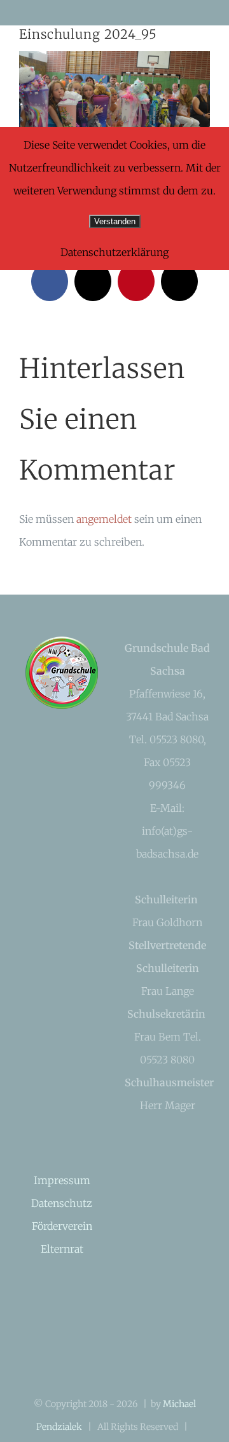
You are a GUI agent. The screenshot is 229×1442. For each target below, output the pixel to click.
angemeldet (104, 519)
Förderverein (62, 1226)
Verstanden (114, 221)
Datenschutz (61, 1203)
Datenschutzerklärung (114, 252)
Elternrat (62, 1249)
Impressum (62, 1180)
